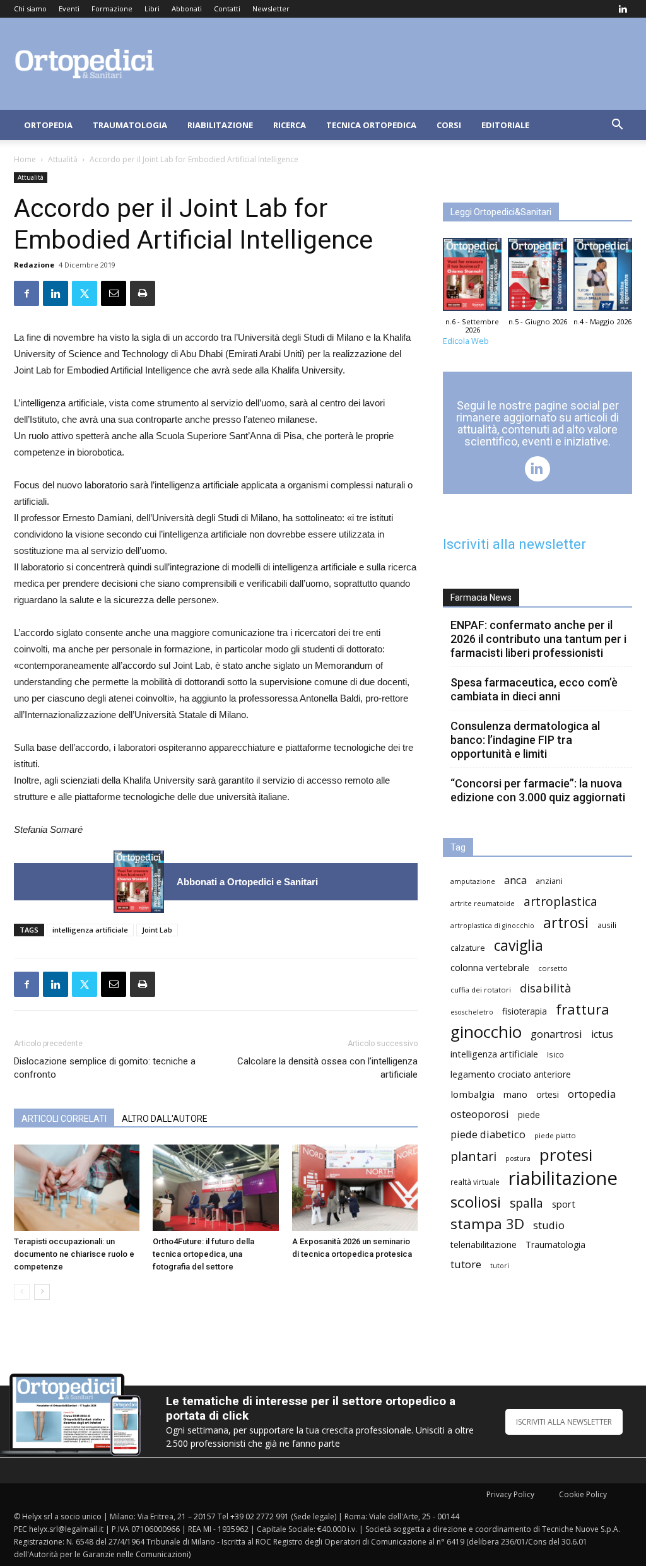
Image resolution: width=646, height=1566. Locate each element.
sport (563, 1204)
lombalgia (472, 1094)
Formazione (111, 8)
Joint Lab (157, 929)
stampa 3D (487, 1223)
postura (518, 1158)
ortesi (547, 1094)
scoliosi (475, 1201)
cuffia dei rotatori (480, 989)
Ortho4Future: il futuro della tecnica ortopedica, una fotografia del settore (203, 1254)
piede (529, 1115)
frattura (582, 1009)
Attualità (63, 159)
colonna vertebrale (489, 967)
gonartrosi (556, 1033)
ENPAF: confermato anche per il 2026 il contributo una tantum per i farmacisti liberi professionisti (538, 638)
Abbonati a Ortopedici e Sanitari (247, 881)
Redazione (34, 264)
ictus (602, 1034)
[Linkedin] (622, 9)
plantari (473, 1156)
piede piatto (555, 1135)
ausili (606, 925)
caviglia (518, 945)
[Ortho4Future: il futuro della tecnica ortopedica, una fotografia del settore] (215, 1188)
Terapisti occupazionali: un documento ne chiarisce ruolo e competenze (74, 1254)
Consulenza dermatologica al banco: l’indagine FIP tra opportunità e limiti (525, 739)
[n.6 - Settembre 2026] (139, 882)
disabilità (546, 987)
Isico (555, 1054)
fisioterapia (524, 1011)
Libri (152, 8)
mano (515, 1094)
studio (549, 1225)
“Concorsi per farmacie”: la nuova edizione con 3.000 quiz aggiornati (537, 790)
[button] (617, 126)
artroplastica (560, 901)
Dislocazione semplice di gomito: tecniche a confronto (105, 1068)
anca (515, 879)
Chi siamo (30, 8)
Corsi (449, 125)
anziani (549, 881)
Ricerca (289, 125)
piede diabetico (488, 1134)
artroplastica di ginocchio (492, 925)
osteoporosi (479, 1114)
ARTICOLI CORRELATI (64, 1119)
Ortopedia (48, 125)
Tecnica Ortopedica (371, 125)
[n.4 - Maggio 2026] (602, 277)
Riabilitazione (220, 125)
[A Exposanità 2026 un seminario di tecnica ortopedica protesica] (355, 1188)
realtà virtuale (475, 1182)
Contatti (227, 8)
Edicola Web (466, 341)
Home (25, 159)
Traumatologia (130, 125)
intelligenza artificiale (90, 929)
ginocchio (486, 1032)
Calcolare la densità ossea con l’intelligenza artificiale (327, 1068)
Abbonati (187, 8)
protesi (565, 1155)
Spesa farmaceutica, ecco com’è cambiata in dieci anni (534, 689)
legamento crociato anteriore (510, 1074)
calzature (467, 948)
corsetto (553, 968)
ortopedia (592, 1093)
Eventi (69, 8)
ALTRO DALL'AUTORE (165, 1119)
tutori (499, 1265)
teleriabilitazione (483, 1245)
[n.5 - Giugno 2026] (537, 277)
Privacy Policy (510, 1494)
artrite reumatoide (482, 903)
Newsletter (271, 8)
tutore (465, 1264)
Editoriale (505, 125)
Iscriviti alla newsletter (514, 544)
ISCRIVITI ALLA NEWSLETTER (564, 1421)
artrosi (566, 922)
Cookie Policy (583, 1494)
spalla (526, 1203)
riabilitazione (563, 1178)
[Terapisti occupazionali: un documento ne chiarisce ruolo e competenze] (76, 1188)
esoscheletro (471, 1012)
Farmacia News (481, 597)
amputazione (472, 881)
